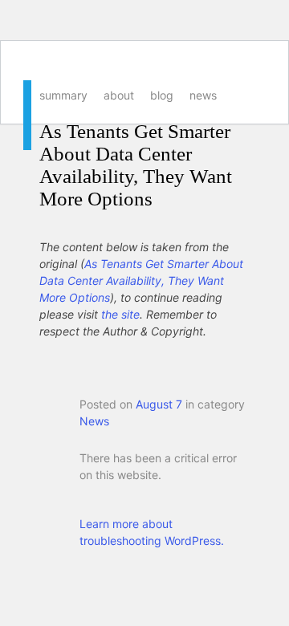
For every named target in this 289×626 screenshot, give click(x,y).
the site (120, 314)
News (203, 95)
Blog (161, 95)
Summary (63, 95)
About (119, 95)
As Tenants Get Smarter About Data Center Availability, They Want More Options (135, 164)
